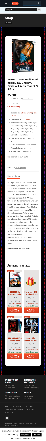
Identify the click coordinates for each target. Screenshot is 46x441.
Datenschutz (17, 406)
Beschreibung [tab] (13, 176)
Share (8, 23)
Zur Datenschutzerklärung (23, 438)
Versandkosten (27, 99)
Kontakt (30, 409)
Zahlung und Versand (14, 409)
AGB (6, 406)
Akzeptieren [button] (25, 435)
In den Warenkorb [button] (14, 310)
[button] (34, 42)
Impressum (9, 413)
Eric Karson (27, 119)
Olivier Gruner (26, 113)
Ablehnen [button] (36, 435)
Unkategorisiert (20, 168)
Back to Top (39, 7)
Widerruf (30, 406)
